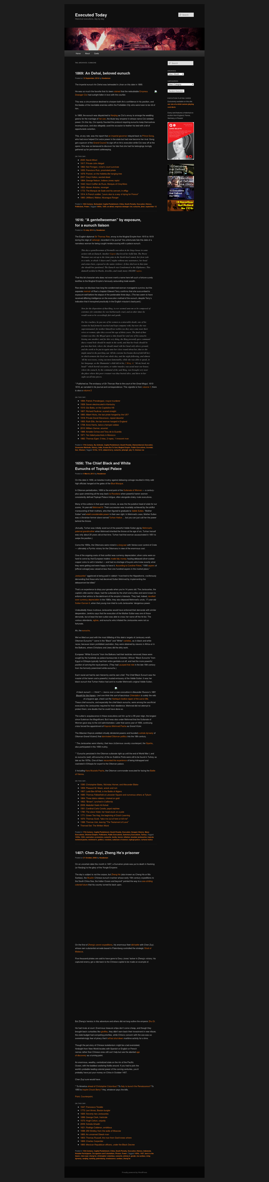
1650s (77, 837)
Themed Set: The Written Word (94, 825)
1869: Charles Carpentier (91, 1140)
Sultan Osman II (82, 603)
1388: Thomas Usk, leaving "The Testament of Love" (104, 821)
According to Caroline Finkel (128, 565)
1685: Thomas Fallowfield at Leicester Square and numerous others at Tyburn (115, 794)
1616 (100, 450)
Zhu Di (152, 1021)
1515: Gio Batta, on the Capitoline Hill (97, 407)
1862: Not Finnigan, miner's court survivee (99, 166)
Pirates (118, 1153)
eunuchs (136, 206)
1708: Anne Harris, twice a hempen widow (99, 424)
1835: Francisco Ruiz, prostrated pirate (98, 170)
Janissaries (80, 575)
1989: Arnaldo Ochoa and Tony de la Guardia (100, 431)
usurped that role (126, 664)
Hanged (134, 832)
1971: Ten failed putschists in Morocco (97, 434)
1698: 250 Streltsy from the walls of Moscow (100, 1130)
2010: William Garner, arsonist (94, 428)
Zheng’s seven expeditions (100, 944)
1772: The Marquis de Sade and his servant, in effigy (104, 190)
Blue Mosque (117, 483)
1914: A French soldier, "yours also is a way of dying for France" (109, 194)
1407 (142, 1153)
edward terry (108, 450)
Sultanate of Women (132, 490)
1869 (104, 206)
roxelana (108, 839)
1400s (136, 1153)
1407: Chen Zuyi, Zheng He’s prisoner (107, 852)
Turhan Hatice (115, 517)
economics (99, 837)
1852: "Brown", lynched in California (96, 801)
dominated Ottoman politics (114, 736)
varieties (127, 640)
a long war (122, 544)
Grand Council (99, 142)
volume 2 (87, 390)
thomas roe (139, 450)
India (100, 447)
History (148, 204)
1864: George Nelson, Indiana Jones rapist (99, 180)
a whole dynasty (145, 732)
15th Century (88, 1151)
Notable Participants (83, 1153)
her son (102, 118)
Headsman (106, 78)
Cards (96, 53)
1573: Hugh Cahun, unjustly (93, 1120)
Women (82, 450)
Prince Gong (148, 135)
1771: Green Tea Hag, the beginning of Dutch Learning (105, 815)
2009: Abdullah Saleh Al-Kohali (94, 805)
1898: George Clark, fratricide (93, 1117)
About (87, 53)
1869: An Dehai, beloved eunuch (102, 73)
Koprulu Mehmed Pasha (115, 726)
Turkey (144, 834)
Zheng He (115, 874)
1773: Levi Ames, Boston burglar (95, 1110)
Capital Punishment (110, 204)
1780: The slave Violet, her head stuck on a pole (102, 811)
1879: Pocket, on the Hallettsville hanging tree (101, 173)
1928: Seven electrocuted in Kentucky (97, 404)
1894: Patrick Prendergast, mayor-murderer (100, 400)
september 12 (151, 206)
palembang (100, 1158)
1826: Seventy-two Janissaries (94, 1113)
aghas (96, 620)
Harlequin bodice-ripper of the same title (130, 698)
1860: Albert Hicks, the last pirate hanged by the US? (104, 414)
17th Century (88, 445)
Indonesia (147, 1151)
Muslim (90, 877)
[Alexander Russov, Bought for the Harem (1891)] (116, 688)
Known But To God (110, 447)
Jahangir (96, 239)
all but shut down (115, 1038)
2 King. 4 (129, 363)
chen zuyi (84, 1156)
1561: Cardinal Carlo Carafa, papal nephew (100, 808)
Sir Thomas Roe (102, 236)
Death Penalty (130, 204)
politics (101, 839)
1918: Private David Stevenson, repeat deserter (102, 417)
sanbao (119, 1158)
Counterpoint (86, 1096)
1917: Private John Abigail (92, 163)
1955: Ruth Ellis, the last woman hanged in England (103, 421)
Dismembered (138, 445)
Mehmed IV (98, 507)
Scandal (149, 447)
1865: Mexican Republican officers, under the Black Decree (107, 1144)
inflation (127, 837)
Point (77, 1096)
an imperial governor (117, 135)
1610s (94, 450)
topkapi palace (134, 839)
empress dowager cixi (123, 206)
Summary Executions (131, 834)
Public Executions (138, 447)
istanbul (134, 837)
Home (78, 53)
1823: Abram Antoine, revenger (94, 187)
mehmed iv (92, 839)
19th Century (88, 204)
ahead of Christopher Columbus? (103, 1086)
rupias (139, 270)
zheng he (126, 1158)
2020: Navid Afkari (88, 159)
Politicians (79, 206)
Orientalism (135, 695)
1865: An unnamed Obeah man (94, 1134)
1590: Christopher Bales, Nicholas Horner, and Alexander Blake (109, 784)
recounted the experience (115, 760)
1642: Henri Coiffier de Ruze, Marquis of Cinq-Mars (103, 183)
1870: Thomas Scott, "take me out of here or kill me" (104, 818)
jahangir (125, 450)
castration (90, 837)
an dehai (110, 206)
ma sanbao (141, 1156)
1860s (99, 206)
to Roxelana (114, 493)
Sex (76, 450)
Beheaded (98, 204)
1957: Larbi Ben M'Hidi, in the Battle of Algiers (101, 791)
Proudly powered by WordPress (134, 1172)
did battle (135, 944)
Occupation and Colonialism (103, 1153)
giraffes (104, 1031)
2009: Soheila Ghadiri (90, 1123)
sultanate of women (120, 839)
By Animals (98, 445)
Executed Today (91, 15)
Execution (141, 204)
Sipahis (149, 743)
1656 (83, 837)
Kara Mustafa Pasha (94, 770)
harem (120, 837)
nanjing (85, 1158)
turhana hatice (147, 839)
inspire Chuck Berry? (92, 1089)
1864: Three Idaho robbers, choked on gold (100, 798)
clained (117, 91)
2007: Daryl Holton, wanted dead (95, 176)
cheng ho (92, 1156)
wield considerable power (97, 514)
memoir (87, 291)
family (114, 837)
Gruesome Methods (83, 447)
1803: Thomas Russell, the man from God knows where (106, 1137)
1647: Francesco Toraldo (91, 1106)
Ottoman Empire (91, 834)
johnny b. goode (129, 1156)
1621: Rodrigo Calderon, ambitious (96, 1127)
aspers (151, 565)
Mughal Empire (124, 447)
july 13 (131, 450)
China (121, 204)
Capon (113, 253)
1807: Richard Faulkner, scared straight (98, 411)
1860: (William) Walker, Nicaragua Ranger (99, 197)
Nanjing (114, 115)
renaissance (111, 1158)
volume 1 (146, 386)
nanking (92, 1158)
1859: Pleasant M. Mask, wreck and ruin (98, 787)
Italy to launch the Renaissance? (136, 1086)
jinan (143, 206)
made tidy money (119, 558)
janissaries (142, 837)
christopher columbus (106, 1156)
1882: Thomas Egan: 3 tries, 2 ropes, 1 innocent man (104, 438)
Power (86, 206)
